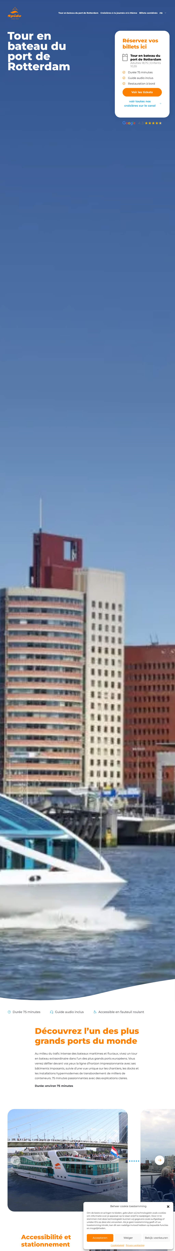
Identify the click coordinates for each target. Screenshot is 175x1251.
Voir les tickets (142, 92)
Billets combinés (148, 13)
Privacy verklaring (135, 1245)
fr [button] (161, 13)
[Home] (14, 13)
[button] (168, 1206)
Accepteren (100, 1237)
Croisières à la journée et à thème (118, 13)
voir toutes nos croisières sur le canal (140, 103)
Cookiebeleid (117, 1245)
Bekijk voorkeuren (156, 1237)
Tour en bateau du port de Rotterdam (78, 13)
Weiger (128, 1237)
